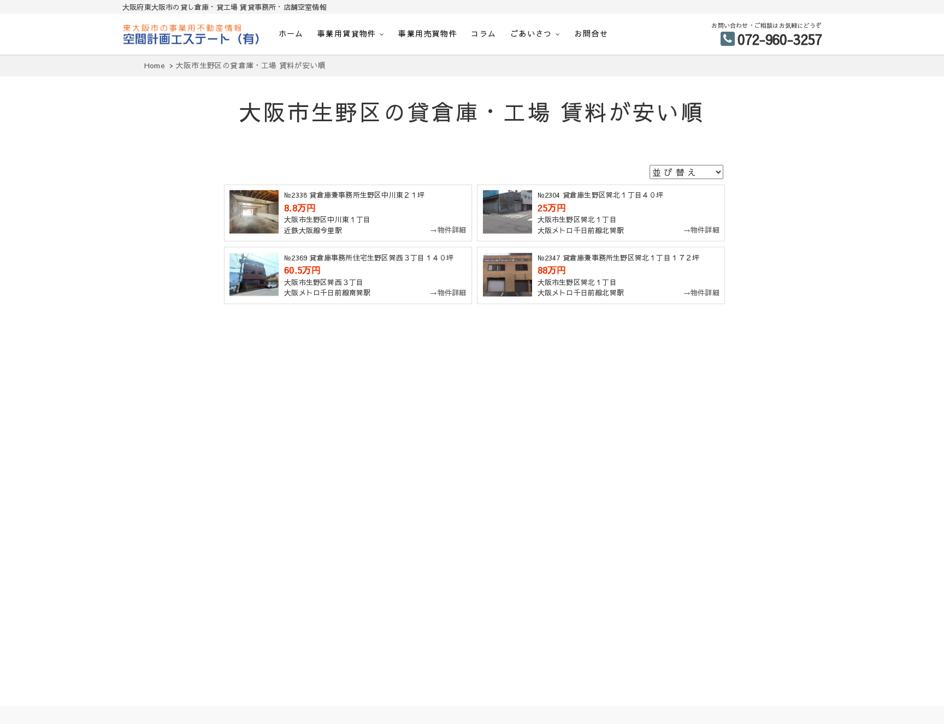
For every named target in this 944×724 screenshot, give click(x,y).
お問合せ (591, 33)
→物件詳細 (448, 230)
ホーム (291, 33)
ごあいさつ (531, 33)
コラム (483, 33)
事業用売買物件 (427, 33)
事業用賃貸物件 (346, 33)
